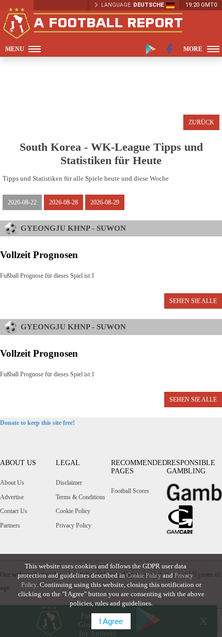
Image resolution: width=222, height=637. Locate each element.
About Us (12, 482)
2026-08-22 (22, 202)
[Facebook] (169, 49)
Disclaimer (69, 482)
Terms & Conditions (80, 497)
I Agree (111, 621)
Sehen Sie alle (193, 301)
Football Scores (130, 491)
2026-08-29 (104, 202)
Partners (10, 525)
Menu (14, 49)
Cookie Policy (73, 511)
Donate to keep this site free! (37, 422)
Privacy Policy (73, 525)
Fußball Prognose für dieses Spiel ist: (47, 275)
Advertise (12, 497)
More (192, 49)
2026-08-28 (63, 202)
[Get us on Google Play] (150, 49)
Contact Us (13, 511)
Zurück (201, 122)
